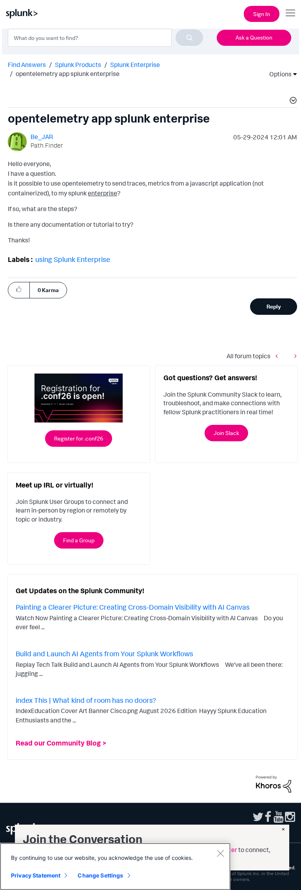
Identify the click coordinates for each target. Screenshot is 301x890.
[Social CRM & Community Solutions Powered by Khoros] (273, 783)
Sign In (261, 14)
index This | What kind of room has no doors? (86, 700)
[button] (292, 101)
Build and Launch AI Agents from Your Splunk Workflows (104, 653)
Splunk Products (78, 65)
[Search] (189, 37)
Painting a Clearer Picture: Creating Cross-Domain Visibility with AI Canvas (133, 607)
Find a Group (78, 540)
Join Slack (226, 433)
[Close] (220, 853)
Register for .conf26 (78, 438)
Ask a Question (254, 37)
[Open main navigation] (290, 12)
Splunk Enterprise (135, 65)
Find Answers (27, 65)
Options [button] (277, 74)
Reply (274, 306)
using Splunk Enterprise (72, 259)
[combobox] (105, 38)
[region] (115, 866)
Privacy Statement (35, 875)
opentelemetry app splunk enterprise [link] (68, 74)
